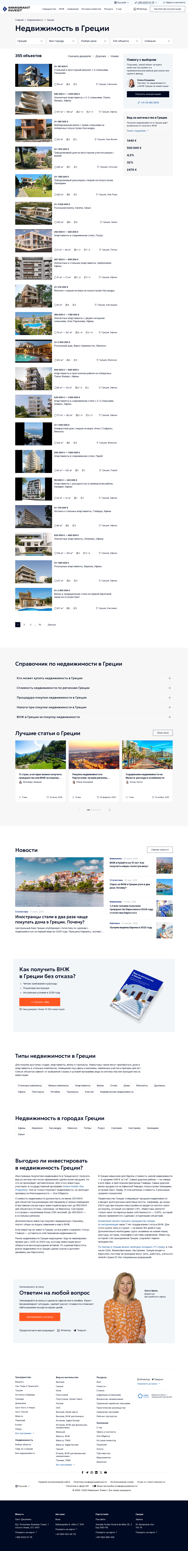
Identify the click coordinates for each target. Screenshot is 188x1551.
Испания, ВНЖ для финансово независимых (71, 1426)
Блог (99, 1382)
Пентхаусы (38, 1091)
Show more (163, 733)
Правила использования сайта (54, 1482)
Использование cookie (122, 1482)
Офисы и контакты (106, 1432)
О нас (119, 9)
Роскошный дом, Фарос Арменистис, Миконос (80, 345)
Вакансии (101, 1462)
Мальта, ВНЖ (63, 1436)
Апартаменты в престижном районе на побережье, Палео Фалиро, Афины (83, 375)
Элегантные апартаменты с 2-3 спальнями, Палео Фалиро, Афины (82, 99)
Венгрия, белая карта (67, 1412)
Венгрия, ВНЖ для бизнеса (70, 1416)
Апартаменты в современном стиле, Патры (78, 235)
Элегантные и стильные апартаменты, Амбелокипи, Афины (83, 264)
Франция (60, 1432)
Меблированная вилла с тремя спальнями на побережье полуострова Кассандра (79, 126)
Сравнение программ (108, 1412)
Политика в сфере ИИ (77, 1486)
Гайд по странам (24, 1449)
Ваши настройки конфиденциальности (117, 1486)
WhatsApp (142, 9)
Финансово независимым (110, 1399)
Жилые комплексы (58, 1085)
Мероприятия (103, 1457)
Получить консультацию (148, 94)
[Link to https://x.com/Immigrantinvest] (101, 1472)
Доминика (20, 1403)
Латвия (59, 1403)
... (35, 624)
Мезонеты (142, 1085)
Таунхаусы (72, 1091)
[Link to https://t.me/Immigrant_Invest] (87, 1472)
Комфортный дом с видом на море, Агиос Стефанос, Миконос (83, 430)
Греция (59, 1386)
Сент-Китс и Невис (25, 1407)
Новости (101, 1386)
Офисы (21, 1091)
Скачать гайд (41, 1002)
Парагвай (20, 1420)
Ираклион (37, 1128)
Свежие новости (160, 849)
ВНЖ (61, 9)
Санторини (134, 1128)
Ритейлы (55, 1091)
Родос (101, 1128)
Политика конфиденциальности (90, 1482)
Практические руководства (111, 1407)
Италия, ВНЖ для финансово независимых (71, 1454)
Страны (100, 1390)
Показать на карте (25, 1532)
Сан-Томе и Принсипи (26, 1386)
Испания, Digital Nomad (67, 1420)
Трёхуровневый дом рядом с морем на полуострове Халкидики (83, 182)
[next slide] (109, 809)
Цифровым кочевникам (109, 1395)
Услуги (100, 1449)
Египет (18, 1424)
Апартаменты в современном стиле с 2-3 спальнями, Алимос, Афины (84, 402)
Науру (18, 1429)
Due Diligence (103, 1436)
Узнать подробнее (136, 130)
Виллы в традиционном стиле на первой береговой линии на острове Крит (82, 595)
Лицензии (102, 1444)
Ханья (21, 1134)
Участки (89, 1091)
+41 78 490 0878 (150, 102)
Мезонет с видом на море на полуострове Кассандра (84, 290)
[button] (40, 771)
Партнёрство (103, 1453)
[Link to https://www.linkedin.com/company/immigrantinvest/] (96, 1472)
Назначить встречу (147, 1383)
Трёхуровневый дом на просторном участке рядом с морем (84, 154)
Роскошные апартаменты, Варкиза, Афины (78, 566)
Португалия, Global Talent (69, 1399)
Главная (19, 20)
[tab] (88, 809)
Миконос (73, 1128)
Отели (113, 1085)
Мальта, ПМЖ (63, 1440)
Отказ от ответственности (151, 1482)
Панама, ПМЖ (63, 1460)
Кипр (58, 1390)
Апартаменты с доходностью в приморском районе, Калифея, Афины (83, 485)
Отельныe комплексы (30, 1085)
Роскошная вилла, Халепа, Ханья (72, 207)
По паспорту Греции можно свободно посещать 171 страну (131, 1247)
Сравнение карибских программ (113, 1403)
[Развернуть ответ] (169, 678)
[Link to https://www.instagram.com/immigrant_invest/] (91, 1472)
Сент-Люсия (21, 1412)
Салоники (116, 1128)
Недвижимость (35, 20)
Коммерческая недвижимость (117, 1091)
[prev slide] (78, 809)
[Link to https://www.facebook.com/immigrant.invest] (82, 1472)
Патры (87, 1128)
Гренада (19, 1399)
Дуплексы (159, 1085)
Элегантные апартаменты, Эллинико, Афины (78, 538)
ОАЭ (58, 1407)
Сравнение (73, 9)
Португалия (62, 1395)
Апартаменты (82, 1085)
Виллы (100, 1085)
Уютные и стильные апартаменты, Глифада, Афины (82, 511)
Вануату (19, 1382)
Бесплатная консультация (167, 9)
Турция (19, 1390)
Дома (127, 1085)
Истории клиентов (91, 9)
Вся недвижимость (25, 1453)
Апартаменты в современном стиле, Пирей (78, 456)
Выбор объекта (23, 1444)
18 (40, 624)
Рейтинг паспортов (107, 1416)
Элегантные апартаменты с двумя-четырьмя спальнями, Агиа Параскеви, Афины (79, 320)
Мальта (19, 1416)
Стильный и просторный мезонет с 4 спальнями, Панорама (81, 71)
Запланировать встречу (39, 1317)
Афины (21, 1128)
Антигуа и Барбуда (25, 1394)
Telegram (158, 1379)
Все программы (23, 1433)
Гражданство (49, 9)
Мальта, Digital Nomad (67, 1444)
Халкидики (153, 1128)
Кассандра (55, 1128)
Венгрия (60, 1382)
